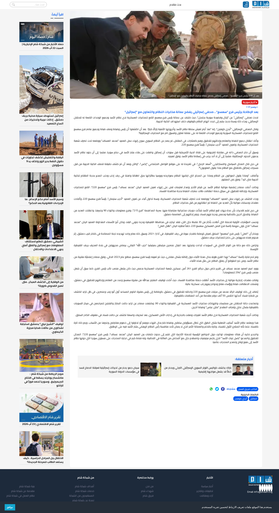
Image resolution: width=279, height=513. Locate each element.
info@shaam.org (263, 491)
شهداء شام (147, 491)
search (13, 4)
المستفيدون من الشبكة (81, 496)
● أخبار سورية (250, 102)
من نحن (150, 486)
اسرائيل (253, 399)
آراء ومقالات (206, 496)
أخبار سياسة (207, 486)
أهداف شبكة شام (84, 486)
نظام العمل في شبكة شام (20, 496)
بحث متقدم (175, 4)
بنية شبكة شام (27, 486)
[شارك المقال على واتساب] (211, 389)
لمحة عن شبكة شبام (83, 500)
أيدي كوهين (241, 399)
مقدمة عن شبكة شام (23, 491)
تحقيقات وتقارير (204, 491)
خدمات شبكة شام (84, 491)
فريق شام (148, 496)
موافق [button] (10, 507)
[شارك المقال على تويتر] (217, 389)
